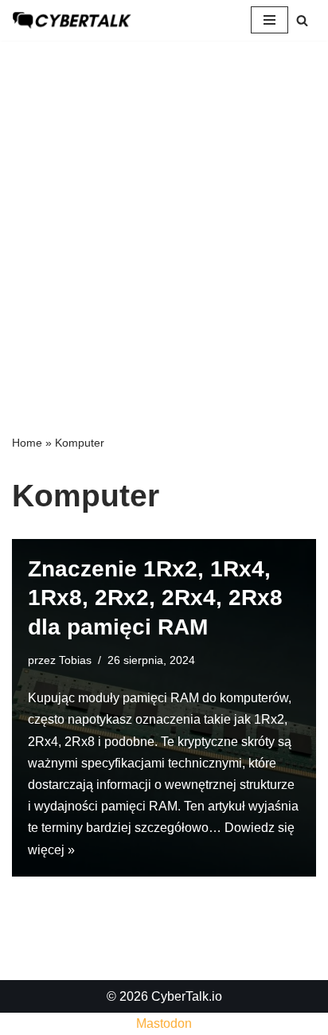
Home (27, 442)
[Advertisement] (164, 213)
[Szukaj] (302, 20)
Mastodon (164, 1023)
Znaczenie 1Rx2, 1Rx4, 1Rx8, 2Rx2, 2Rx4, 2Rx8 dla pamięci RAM (155, 598)
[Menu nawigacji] (269, 19)
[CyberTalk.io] (71, 20)
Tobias (75, 660)
